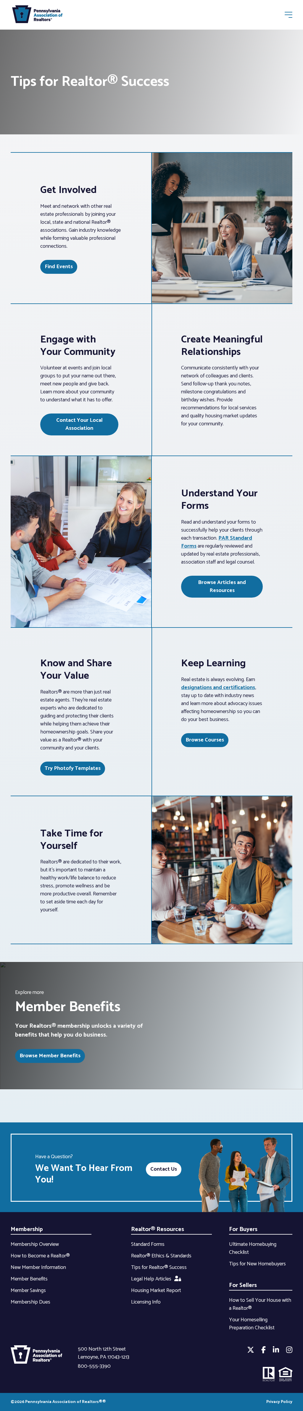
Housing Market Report (156, 1290)
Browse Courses (205, 740)
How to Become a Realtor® (40, 1255)
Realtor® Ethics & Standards (161, 1255)
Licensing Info (146, 1302)
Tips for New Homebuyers (257, 1263)
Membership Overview (35, 1244)
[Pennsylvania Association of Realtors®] (37, 15)
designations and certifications (218, 687)
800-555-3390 (94, 1366)
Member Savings (28, 1290)
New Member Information (38, 1267)
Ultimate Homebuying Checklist (252, 1248)
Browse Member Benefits (50, 1055)
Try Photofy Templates (73, 768)
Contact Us (163, 1169)
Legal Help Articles (151, 1279)
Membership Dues (30, 1302)
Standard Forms (148, 1244)
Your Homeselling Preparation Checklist (252, 1323)
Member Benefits (29, 1279)
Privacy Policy (279, 1402)
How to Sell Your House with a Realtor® (260, 1304)
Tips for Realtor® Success (159, 1267)
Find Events (59, 266)
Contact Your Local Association (79, 424)
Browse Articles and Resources (222, 586)
